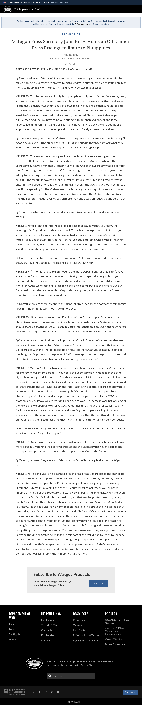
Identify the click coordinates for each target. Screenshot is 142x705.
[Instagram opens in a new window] (46, 692)
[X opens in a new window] (33, 692)
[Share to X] (70, 64)
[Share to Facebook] (66, 64)
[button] (137, 9)
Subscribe (98, 583)
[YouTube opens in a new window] (58, 692)
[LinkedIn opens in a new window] (52, 692)
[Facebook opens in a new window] (40, 692)
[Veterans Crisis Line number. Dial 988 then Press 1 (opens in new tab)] (14, 692)
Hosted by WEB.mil (71, 701)
